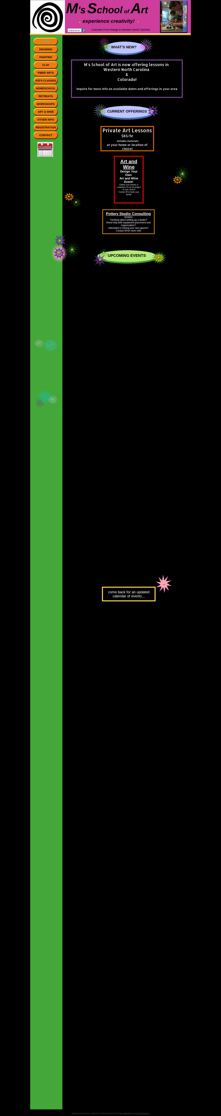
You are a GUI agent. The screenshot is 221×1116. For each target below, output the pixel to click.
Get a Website (124, 1113)
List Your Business (141, 1113)
